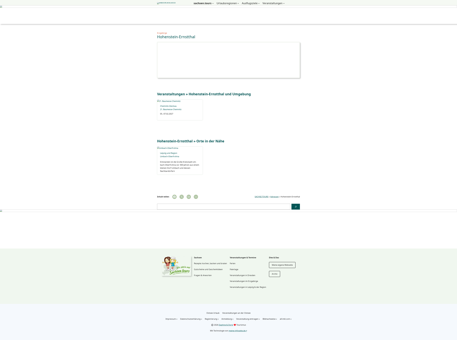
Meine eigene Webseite (282, 265)
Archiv (274, 274)
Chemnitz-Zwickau (168, 106)
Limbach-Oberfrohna (169, 156)
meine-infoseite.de (237, 330)
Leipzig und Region (168, 153)
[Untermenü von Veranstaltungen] (284, 3)
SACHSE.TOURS (261, 196)
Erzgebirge (162, 33)
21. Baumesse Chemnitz (170, 109)
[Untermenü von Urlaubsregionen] (238, 3)
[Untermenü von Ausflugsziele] (259, 3)
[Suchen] (295, 207)
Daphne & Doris (226, 325)
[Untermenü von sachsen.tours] (213, 3)
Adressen (274, 196)
